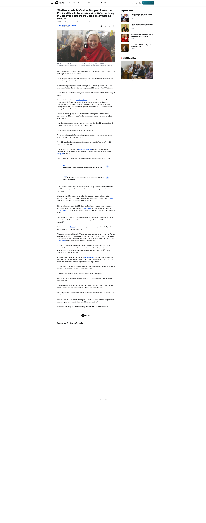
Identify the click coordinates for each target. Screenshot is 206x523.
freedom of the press (85, 149)
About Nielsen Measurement (118, 398)
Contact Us (143, 398)
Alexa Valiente (72, 25)
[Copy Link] (113, 26)
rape (111, 198)
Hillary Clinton (87, 208)
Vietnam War (61, 241)
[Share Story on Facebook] (101, 26)
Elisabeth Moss (89, 257)
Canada (72, 227)
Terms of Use (128, 398)
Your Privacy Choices (136, 398)
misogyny (60, 153)
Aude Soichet (62, 25)
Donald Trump (62, 210)
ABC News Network (63, 398)
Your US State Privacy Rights (81, 398)
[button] (52, 3)
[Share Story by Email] (109, 26)
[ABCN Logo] (60, 3)
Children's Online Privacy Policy (95, 398)
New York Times (81, 100)
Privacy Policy (71, 398)
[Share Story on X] (105, 26)
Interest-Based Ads (107, 398)
